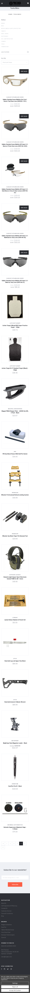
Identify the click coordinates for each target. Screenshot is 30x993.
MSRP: (12, 746)
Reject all (15, 987)
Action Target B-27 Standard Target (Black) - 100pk (15, 369)
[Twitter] (8, 969)
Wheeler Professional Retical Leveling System (15, 495)
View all (3, 937)
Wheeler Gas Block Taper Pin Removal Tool (15, 536)
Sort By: (3, 58)
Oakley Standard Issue (7, 930)
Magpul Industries (6, 924)
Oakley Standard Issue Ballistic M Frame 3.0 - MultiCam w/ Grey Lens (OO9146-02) (15, 236)
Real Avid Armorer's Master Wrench (15, 702)
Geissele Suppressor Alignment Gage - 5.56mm (15, 828)
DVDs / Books (4, 33)
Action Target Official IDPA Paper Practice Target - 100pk (15, 326)
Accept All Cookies (15, 990)
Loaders (3, 41)
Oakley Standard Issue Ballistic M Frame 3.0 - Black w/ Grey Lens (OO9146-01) (15, 281)
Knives (3, 23)
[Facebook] (1, 969)
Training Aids (5, 46)
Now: (12, 106)
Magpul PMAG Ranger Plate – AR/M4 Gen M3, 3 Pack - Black (15, 412)
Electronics (4, 36)
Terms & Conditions (7, 913)
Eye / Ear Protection (7, 38)
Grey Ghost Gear (5, 932)
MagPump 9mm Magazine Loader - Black (15, 743)
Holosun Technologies (7, 935)
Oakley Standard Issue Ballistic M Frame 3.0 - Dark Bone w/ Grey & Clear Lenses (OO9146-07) (15, 190)
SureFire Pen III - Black (15, 786)
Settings (15, 983)
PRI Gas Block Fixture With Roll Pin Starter (15, 454)
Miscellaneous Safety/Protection (11, 28)
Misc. (2, 25)
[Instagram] (4, 969)
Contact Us (4, 908)
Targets (3, 31)
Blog (2, 916)
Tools (3, 44)
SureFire (3, 927)
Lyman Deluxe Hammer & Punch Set (15, 620)
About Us (3, 903)
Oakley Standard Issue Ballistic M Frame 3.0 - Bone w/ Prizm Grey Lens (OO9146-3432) (15, 145)
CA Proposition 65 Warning (9, 906)
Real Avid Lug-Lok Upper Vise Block (15, 661)
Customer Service (6, 911)
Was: (12, 104)
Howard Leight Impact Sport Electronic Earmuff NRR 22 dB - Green (15, 578)
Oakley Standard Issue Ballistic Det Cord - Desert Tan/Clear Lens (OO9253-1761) (15, 100)
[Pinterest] (11, 969)
